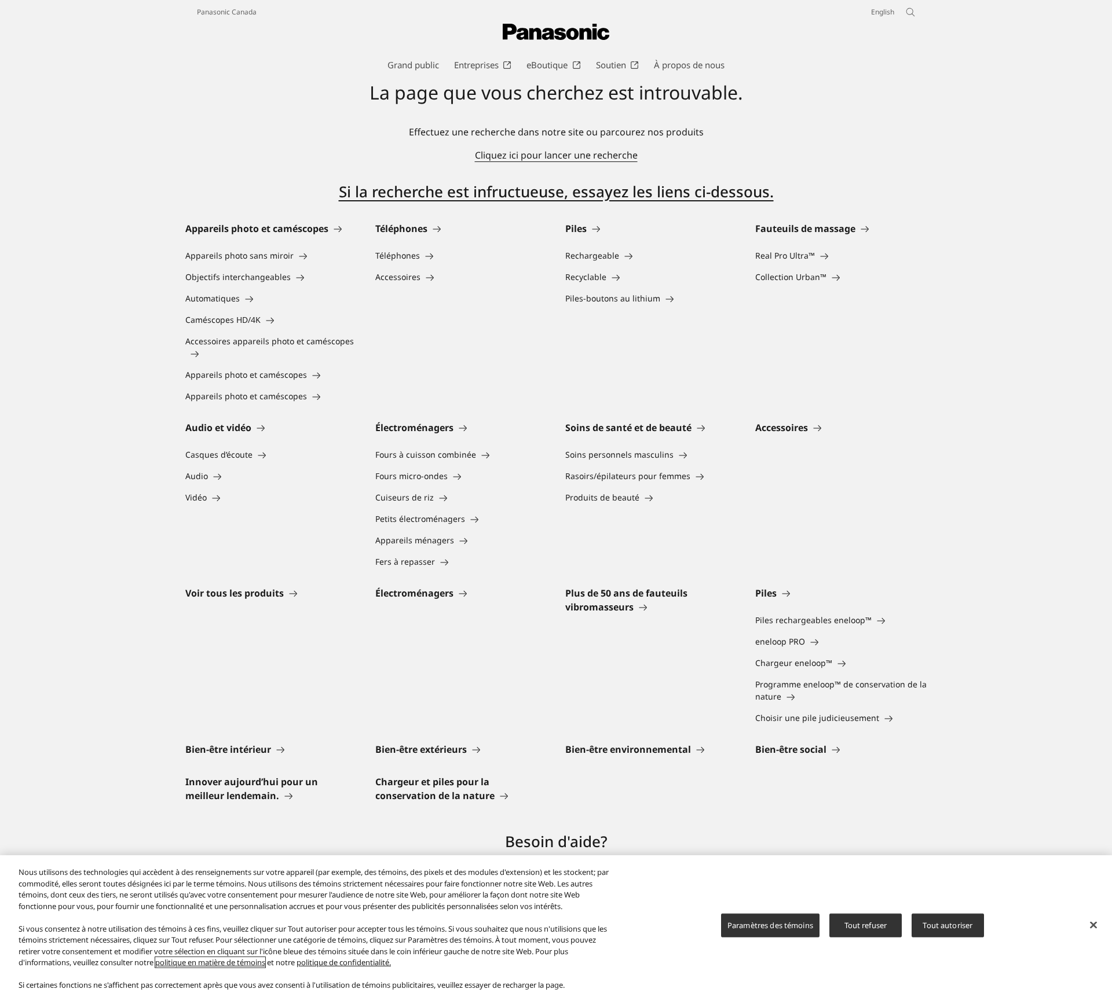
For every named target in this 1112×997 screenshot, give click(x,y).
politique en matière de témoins (210, 962)
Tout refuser (865, 924)
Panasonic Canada (227, 12)
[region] (556, 926)
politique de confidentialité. (344, 962)
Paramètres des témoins (770, 924)
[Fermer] (1093, 924)
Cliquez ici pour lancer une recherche (556, 155)
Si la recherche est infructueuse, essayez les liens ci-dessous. (556, 191)
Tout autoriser (947, 924)
